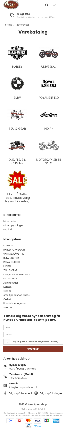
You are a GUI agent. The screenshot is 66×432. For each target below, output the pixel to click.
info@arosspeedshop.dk (23, 387)
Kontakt (8, 286)
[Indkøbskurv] (54, 5)
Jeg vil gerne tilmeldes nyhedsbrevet (34, 341)
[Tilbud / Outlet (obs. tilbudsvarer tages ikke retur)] (17, 180)
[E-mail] (33, 334)
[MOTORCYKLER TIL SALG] (49, 145)
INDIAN (7, 266)
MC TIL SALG (10, 278)
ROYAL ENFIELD (11, 262)
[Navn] (33, 327)
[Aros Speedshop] (11, 5)
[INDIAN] (49, 114)
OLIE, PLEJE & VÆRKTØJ (16, 274)
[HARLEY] (17, 52)
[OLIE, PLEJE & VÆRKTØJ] (17, 145)
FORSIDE (8, 245)
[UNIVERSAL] (49, 52)
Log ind (7, 229)
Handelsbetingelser (14, 303)
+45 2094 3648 (18, 378)
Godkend (33, 348)
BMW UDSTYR (11, 258)
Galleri (7, 299)
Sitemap (8, 307)
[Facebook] (5, 394)
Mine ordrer (10, 221)
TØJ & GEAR (10, 270)
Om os (7, 291)
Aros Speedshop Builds (16, 295)
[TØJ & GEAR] (17, 114)
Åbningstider (10, 282)
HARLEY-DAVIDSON (14, 249)
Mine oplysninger (13, 225)
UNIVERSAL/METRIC (14, 253)
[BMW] (17, 83)
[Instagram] (36, 394)
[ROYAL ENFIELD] (49, 83)
